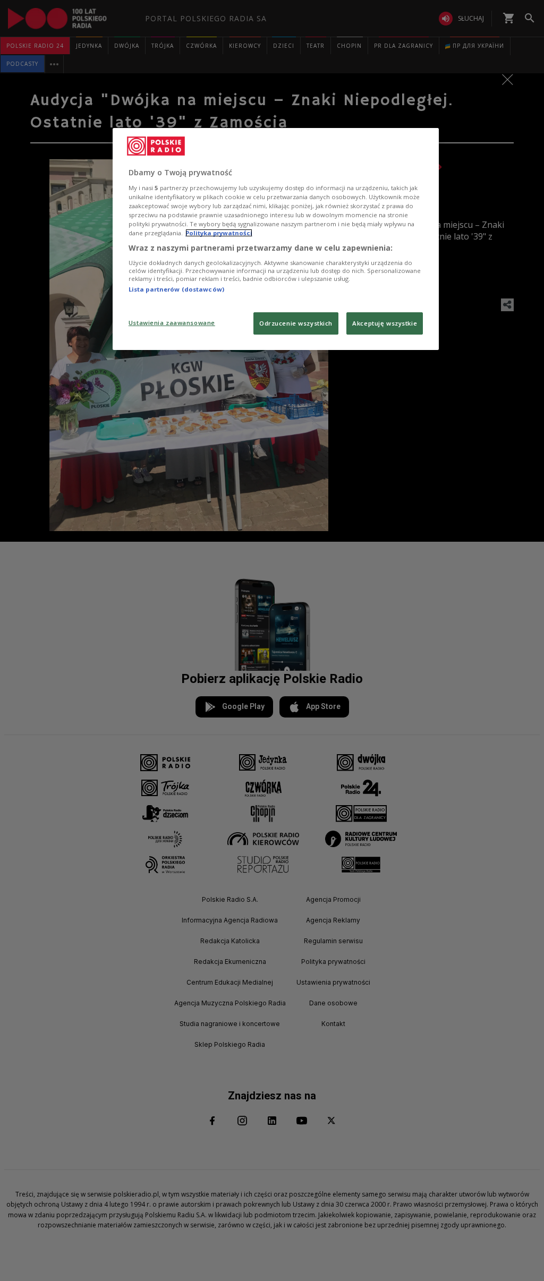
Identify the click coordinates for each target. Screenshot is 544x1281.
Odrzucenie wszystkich (296, 323)
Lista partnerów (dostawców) (176, 289)
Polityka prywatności (218, 233)
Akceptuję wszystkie (384, 323)
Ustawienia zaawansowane (172, 323)
